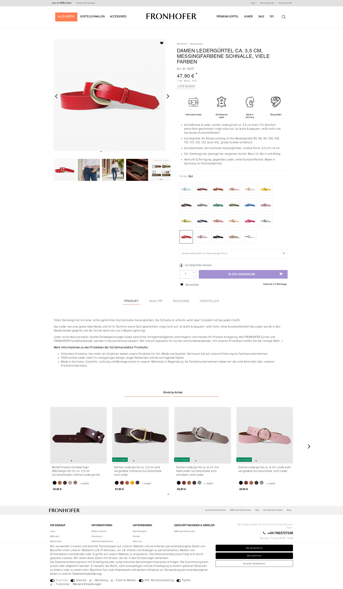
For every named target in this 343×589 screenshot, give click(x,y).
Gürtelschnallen (92, 16)
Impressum (96, 536)
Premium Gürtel (228, 16)
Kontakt (136, 536)
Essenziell (62, 580)
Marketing (101, 580)
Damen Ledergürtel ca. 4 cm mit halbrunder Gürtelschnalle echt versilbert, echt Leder (197, 471)
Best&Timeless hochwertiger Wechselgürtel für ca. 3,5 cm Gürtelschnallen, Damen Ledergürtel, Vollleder (76, 471)
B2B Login (54, 536)
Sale (261, 16)
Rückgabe (181, 301)
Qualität (156, 301)
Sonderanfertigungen (85, 3)
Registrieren (56, 541)
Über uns (137, 541)
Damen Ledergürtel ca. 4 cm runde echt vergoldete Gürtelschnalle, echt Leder (264, 469)
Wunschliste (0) (267, 3)
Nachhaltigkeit (140, 531)
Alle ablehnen (254, 556)
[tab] (131, 301)
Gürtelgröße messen (198, 265)
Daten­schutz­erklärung (102, 541)
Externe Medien (126, 580)
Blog (289, 510)
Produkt (131, 301)
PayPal (186, 580)
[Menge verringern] (193, 276)
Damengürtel (196, 44)
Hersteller (209, 301)
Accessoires (118, 16)
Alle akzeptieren (254, 548)
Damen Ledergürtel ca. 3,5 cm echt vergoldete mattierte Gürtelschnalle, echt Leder (138, 471)
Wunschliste (160, 42)
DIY (272, 16)
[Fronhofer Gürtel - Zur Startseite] (171, 14)
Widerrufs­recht (98, 531)
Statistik (81, 580)
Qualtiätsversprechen (215, 510)
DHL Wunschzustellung (159, 580)
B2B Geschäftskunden (240, 510)
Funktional (62, 584)
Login (252, 3)
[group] (78, 435)
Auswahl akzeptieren (254, 564)
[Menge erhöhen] (193, 272)
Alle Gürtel (66, 16)
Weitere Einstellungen (87, 584)
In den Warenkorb (241, 274)
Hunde (248, 16)
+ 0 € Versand (186, 86)
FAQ (257, 510)
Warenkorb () (285, 3)
